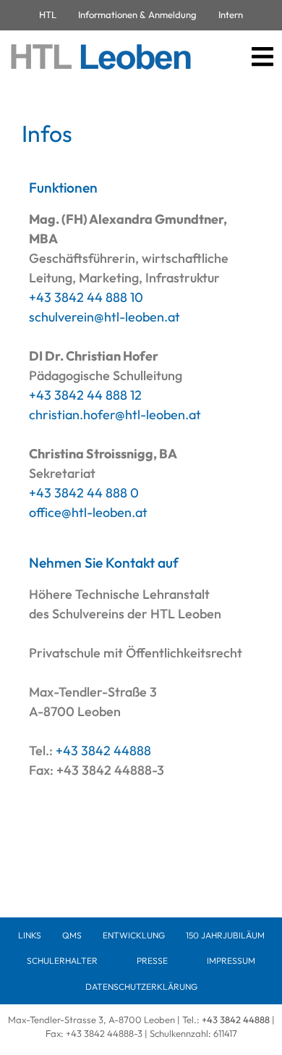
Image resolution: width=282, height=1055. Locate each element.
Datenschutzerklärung (141, 986)
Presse (152, 960)
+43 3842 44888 (103, 750)
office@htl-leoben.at (88, 512)
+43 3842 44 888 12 (85, 395)
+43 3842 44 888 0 (84, 492)
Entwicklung (134, 935)
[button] (262, 57)
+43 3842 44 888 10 (86, 297)
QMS (72, 935)
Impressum (231, 960)
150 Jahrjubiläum (225, 935)
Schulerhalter (62, 960)
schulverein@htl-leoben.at (104, 316)
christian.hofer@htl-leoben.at (115, 414)
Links (29, 935)
